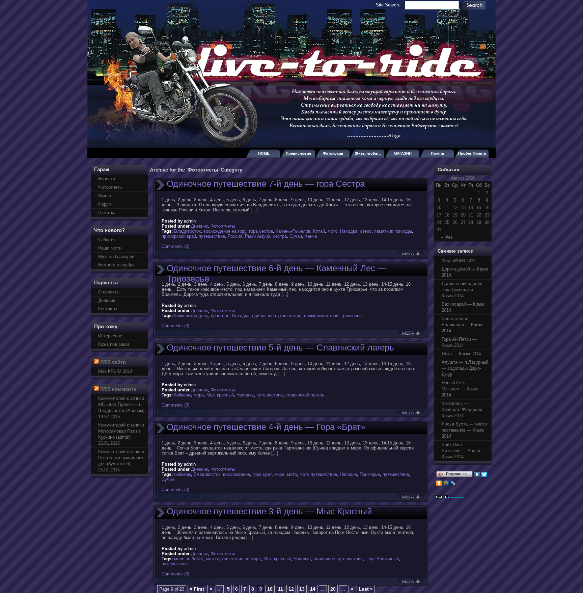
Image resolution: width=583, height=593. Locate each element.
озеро (365, 231)
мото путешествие (318, 474)
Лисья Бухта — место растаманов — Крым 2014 (464, 430)
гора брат (262, 474)
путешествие (212, 236)
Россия (235, 236)
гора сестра (261, 231)
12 (291, 589)
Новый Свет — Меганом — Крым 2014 (460, 388)
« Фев (447, 237)
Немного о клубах (116, 264)
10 (270, 589)
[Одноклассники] (439, 483)
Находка (348, 231)
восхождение (236, 474)
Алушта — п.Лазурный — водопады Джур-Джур (465, 368)
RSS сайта (113, 362)
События (107, 239)
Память (437, 153)
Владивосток (187, 231)
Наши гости (109, 248)
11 (280, 589)
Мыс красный (220, 394)
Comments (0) (175, 246)
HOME (263, 153)
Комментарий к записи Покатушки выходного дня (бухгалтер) (121, 457)
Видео (104, 195)
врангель (220, 315)
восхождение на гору (224, 231)
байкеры (182, 394)
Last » (366, 589)
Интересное (110, 335)
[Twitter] (484, 474)
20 (333, 589)
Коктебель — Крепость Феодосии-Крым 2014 (462, 409)
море (199, 394)
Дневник (106, 300)
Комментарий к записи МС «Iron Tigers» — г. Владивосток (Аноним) (121, 404)
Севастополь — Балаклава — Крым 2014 (462, 324)
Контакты (107, 308)
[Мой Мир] (446, 483)
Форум (105, 204)
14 (312, 589)
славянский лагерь (304, 394)
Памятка (106, 212)
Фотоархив (333, 153)
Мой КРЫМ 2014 (115, 371)
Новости (106, 178)
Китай (319, 231)
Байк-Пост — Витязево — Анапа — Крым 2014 (464, 450)
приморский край (179, 236)
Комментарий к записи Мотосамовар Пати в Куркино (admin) (121, 431)
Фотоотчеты (110, 187)
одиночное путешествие (276, 315)
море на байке (188, 558)
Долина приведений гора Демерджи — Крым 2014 (462, 289)
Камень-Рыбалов (293, 231)
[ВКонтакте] (477, 474)
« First (197, 589)
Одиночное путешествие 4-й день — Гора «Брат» (266, 427)
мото (332, 231)
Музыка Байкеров (116, 256)
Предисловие (298, 153)
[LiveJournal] (453, 483)
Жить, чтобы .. (368, 153)
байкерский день (191, 315)
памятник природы (393, 231)
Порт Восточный (382, 558)
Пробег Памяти (472, 153)
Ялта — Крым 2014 (461, 353)
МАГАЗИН (403, 153)
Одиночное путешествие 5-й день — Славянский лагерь (280, 347)
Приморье (370, 474)
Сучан (295, 236)
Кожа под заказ (114, 344)
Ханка (311, 236)
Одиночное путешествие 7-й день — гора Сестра (266, 184)
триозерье (351, 315)
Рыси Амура (257, 236)
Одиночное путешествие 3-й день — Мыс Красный (269, 511)
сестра (280, 236)
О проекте (108, 291)
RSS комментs (118, 389)
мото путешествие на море (233, 558)
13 (302, 589)
